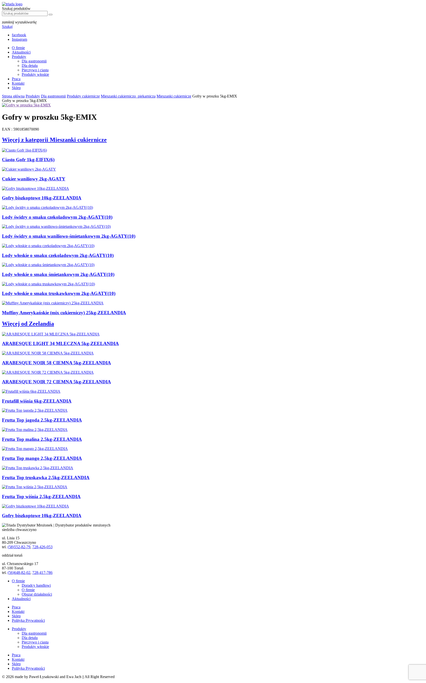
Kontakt (18, 83)
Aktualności (21, 52)
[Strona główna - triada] (12, 4)
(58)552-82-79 (19, 547)
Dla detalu (30, 65)
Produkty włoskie (35, 74)
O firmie (18, 48)
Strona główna (13, 96)
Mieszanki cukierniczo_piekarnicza (128, 96)
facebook (19, 35)
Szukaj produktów (16, 8)
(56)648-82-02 (19, 572)
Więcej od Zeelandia (28, 323)
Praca (16, 79)
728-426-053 (42, 547)
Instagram (19, 39)
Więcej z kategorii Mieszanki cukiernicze (54, 140)
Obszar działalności (37, 594)
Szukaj (7, 26)
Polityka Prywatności (28, 620)
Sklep (16, 88)
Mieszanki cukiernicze (174, 96)
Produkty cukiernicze (83, 96)
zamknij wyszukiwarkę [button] (19, 22)
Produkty (19, 57)
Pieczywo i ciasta (35, 70)
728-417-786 (42, 572)
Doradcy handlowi (36, 585)
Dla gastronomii (34, 61)
